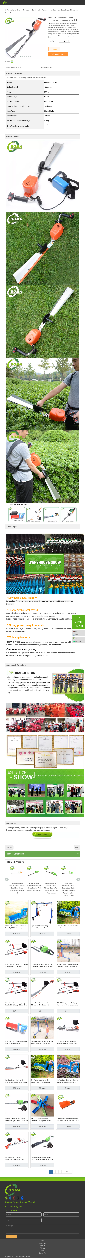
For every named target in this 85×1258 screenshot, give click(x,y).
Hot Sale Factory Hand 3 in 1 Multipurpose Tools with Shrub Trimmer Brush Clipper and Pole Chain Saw (15, 1158)
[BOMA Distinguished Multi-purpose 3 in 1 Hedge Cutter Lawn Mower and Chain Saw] (68, 989)
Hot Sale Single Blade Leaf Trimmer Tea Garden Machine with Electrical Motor (16, 1081)
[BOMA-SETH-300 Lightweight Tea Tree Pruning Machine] (16, 1028)
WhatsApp (78, 641)
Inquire (54, 49)
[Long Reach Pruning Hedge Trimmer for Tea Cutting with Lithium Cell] (42, 989)
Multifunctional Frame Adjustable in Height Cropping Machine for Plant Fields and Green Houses (67, 965)
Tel (76, 638)
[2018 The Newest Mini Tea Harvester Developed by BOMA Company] (42, 1105)
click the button (18, 830)
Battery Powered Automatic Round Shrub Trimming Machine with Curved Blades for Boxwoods (42, 1043)
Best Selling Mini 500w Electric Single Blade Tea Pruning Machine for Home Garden (42, 1158)
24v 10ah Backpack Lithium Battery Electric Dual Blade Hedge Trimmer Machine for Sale (16, 888)
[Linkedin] (10, 1198)
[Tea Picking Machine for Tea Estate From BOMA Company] (42, 1066)
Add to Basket (60, 54)
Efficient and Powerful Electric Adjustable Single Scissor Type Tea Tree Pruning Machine (67, 1043)
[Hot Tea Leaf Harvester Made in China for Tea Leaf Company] (68, 1066)
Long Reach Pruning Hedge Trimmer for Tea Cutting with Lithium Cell (40, 1004)
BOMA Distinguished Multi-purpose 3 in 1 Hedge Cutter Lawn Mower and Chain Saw (68, 1004)
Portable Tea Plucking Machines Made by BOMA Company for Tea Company (16, 927)
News (42, 1250)
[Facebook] (22, 1198)
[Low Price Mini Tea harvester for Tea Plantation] (68, 912)
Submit (11, 1237)
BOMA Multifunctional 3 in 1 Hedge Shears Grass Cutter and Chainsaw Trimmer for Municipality (16, 965)
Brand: (42, 67)
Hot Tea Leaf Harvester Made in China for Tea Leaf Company (67, 1081)
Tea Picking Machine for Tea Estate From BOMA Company (40, 1081)
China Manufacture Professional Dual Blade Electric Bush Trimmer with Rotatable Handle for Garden (42, 965)
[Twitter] (18, 1198)
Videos (42, 1248)
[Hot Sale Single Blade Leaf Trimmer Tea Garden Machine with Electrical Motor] (16, 1066)
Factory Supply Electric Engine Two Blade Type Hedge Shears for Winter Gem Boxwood (16, 1120)
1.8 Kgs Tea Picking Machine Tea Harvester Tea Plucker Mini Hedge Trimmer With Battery (68, 1120)
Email (76, 634)
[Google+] (14, 1198)
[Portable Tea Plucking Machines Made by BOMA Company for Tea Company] (16, 912)
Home (42, 1240)
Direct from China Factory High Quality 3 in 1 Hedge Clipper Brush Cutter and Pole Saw (16, 1004)
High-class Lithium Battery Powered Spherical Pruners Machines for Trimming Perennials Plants (42, 927)
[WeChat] (6, 1198)
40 (67, 1172)
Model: (8, 67)
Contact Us (42, 1253)
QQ (76, 631)
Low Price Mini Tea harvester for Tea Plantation (67, 927)
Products (42, 1245)
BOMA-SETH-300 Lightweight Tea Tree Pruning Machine (16, 1042)
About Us (42, 1243)
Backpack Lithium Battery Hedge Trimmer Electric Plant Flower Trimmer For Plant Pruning (51, 888)
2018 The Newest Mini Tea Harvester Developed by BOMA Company (41, 1120)
